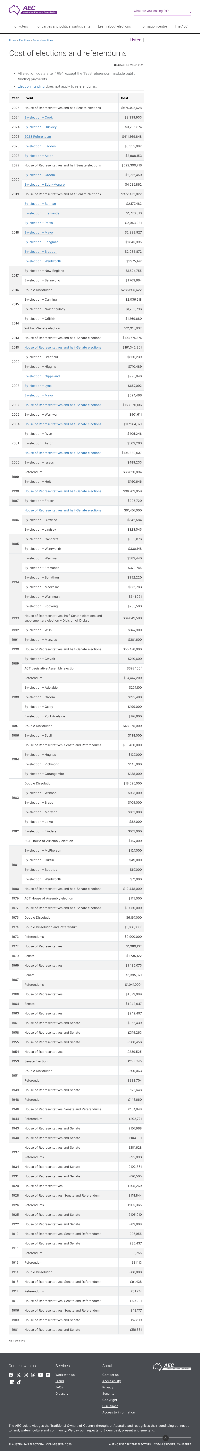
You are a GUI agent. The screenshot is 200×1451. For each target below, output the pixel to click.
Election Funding (31, 86)
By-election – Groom (39, 175)
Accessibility (111, 1381)
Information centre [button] (152, 26)
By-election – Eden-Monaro (44, 184)
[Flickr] (48, 1375)
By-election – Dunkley (40, 127)
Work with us (65, 1375)
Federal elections (43, 40)
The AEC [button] (181, 26)
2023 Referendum (37, 136)
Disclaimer (110, 1406)
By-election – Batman (40, 204)
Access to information (118, 1412)
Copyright (109, 1400)
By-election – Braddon (40, 251)
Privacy (107, 1387)
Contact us (110, 1375)
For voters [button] (20, 26)
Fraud (59, 1381)
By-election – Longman (41, 242)
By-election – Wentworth (42, 261)
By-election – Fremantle (41, 213)
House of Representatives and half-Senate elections (62, 347)
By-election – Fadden (40, 146)
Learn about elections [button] (114, 26)
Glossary (61, 1393)
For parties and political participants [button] (63, 26)
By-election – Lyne (38, 386)
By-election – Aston (38, 156)
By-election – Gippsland (42, 376)
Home (12, 40)
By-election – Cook (38, 117)
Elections (24, 40)
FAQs (59, 1387)
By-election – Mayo (38, 232)
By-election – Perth (38, 223)
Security (108, 1393)
